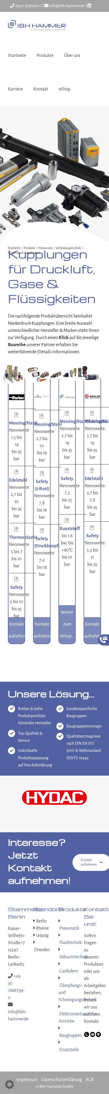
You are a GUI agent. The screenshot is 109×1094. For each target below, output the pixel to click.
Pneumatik (68, 904)
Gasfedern (68, 947)
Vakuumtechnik (73, 933)
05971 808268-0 (27, 6)
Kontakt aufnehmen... (16, 630)
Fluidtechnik (70, 919)
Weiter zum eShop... (67, 624)
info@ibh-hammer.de (66, 6)
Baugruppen (70, 1012)
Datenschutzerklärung (61, 1056)
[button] (9, 1084)
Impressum (27, 1056)
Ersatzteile (68, 1026)
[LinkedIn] (89, 6)
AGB (89, 1056)
